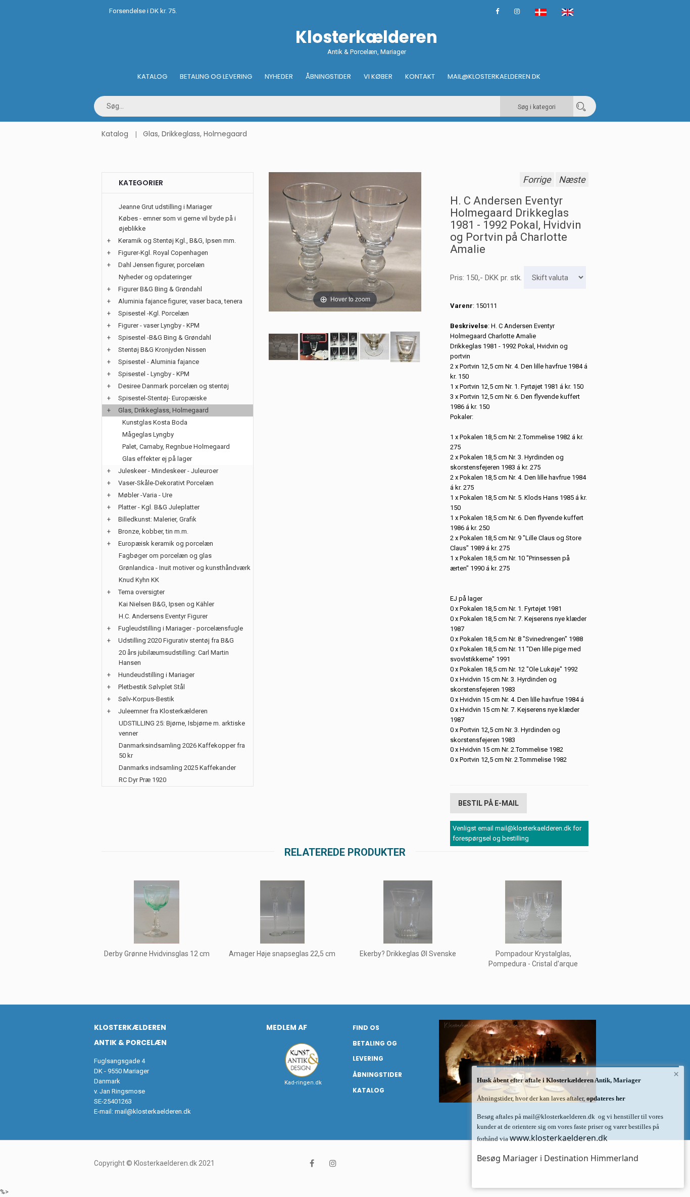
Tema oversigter (141, 592)
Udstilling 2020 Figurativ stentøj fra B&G (176, 640)
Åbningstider (328, 76)
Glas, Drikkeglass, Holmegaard (195, 134)
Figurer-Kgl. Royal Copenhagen (163, 252)
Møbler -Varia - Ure (145, 495)
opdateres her (605, 1098)
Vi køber (378, 76)
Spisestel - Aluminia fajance (158, 362)
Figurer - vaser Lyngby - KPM (159, 325)
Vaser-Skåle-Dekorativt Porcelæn (166, 483)
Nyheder (279, 76)
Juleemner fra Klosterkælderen (163, 711)
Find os (366, 1027)
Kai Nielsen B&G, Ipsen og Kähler (166, 604)
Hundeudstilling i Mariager (156, 675)
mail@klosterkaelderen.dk (153, 1111)
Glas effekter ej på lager (157, 458)
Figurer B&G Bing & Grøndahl (160, 289)
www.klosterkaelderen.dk (559, 1137)
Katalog (152, 76)
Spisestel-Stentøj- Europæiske (162, 398)
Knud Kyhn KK (139, 580)
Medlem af (286, 1027)
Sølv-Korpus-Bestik (146, 699)
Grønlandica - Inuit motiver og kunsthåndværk (185, 567)
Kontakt (420, 76)
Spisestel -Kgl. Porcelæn (153, 313)
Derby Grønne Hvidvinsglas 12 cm (157, 954)
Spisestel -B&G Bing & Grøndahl (164, 337)
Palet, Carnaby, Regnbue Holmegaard (176, 446)
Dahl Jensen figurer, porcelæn (161, 265)
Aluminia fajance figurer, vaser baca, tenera (180, 301)
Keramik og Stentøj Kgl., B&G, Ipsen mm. (177, 240)
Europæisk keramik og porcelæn (165, 543)
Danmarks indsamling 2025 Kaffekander (177, 767)
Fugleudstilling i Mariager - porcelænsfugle (180, 628)
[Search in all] (581, 106)
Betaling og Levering (216, 76)
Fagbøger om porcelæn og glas (165, 555)
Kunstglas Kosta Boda (154, 422)
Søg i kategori (537, 107)
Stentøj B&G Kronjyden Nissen (162, 349)
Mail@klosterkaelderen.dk (494, 76)
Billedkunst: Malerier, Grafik (157, 519)
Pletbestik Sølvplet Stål (151, 687)
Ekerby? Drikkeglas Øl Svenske (408, 954)
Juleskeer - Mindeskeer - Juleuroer (168, 471)
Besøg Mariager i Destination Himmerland (557, 1158)
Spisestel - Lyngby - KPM (153, 374)
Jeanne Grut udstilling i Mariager (165, 207)
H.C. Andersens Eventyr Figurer (163, 616)
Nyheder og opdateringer (155, 277)
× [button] (676, 1074)
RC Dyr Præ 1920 (142, 780)
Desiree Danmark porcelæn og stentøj (173, 386)
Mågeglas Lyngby (148, 434)
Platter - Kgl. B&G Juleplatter (159, 507)
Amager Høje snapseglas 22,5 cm (282, 954)
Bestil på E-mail (488, 803)
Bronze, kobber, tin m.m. (153, 531)
